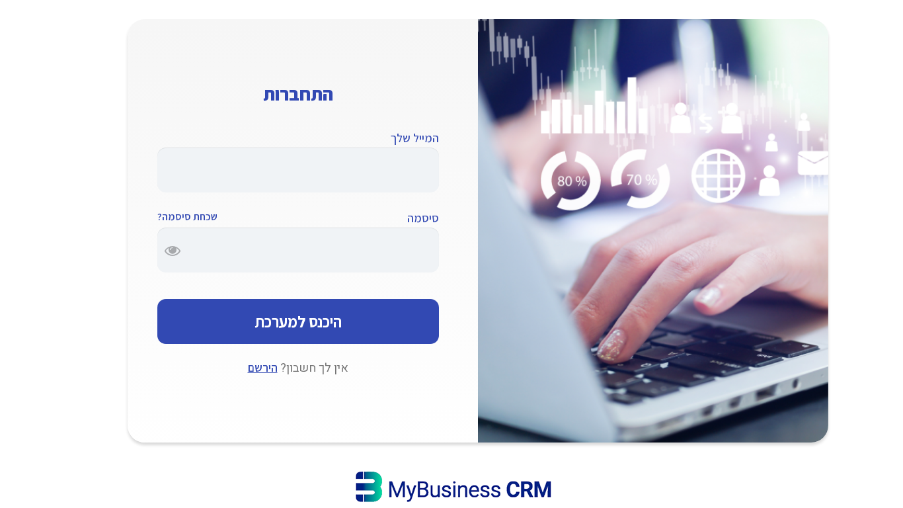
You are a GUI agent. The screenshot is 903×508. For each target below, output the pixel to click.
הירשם (263, 367)
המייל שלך (415, 138)
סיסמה (423, 218)
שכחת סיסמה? (187, 217)
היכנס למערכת (298, 321)
